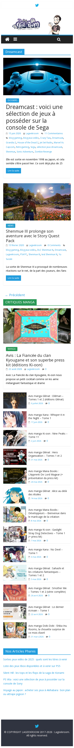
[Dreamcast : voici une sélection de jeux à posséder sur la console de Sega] (37, 60)
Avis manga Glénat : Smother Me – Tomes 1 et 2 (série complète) (47, 589)
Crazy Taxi (45, 137)
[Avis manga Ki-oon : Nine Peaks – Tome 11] (15, 432)
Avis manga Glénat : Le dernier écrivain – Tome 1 (46, 608)
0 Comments (54, 245)
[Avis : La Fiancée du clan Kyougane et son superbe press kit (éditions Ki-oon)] (37, 310)
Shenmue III (34, 254)
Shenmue (10, 151)
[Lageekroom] (37, 16)
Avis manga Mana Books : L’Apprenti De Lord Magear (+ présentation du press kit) (45, 474)
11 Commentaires (53, 133)
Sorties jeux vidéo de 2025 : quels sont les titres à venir (35, 659)
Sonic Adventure (25, 151)
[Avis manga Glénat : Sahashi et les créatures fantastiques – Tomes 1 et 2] (15, 566)
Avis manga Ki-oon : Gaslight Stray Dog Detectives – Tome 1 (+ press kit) (46, 533)
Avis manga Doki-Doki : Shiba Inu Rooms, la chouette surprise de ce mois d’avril (47, 629)
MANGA (12, 348)
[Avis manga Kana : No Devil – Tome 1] (15, 548)
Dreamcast (57, 137)
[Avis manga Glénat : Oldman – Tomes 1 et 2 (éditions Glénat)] (15, 394)
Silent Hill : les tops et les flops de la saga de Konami (33, 672)
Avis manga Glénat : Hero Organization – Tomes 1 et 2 (45, 454)
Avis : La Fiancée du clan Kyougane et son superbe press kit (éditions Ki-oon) (35, 360)
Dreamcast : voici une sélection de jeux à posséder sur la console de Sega (34, 117)
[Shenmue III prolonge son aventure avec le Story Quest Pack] (37, 185)
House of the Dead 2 (27, 142)
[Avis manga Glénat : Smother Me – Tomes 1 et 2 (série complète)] (15, 586)
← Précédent (15, 295)
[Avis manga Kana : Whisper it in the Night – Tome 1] (15, 413)
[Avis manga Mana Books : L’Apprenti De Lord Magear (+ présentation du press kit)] (15, 469)
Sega (33, 147)
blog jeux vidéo (31, 137)
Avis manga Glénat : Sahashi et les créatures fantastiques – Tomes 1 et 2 (46, 572)
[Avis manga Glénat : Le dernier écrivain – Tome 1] (15, 605)
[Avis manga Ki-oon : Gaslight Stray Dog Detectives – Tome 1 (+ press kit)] (15, 528)
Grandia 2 (11, 142)
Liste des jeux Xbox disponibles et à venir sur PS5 (31, 666)
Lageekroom (32, 133)
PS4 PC (23, 254)
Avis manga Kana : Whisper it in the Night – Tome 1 (46, 416)
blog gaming (15, 137)
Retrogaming (22, 147)
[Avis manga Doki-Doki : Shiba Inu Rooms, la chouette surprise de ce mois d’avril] (15, 624)
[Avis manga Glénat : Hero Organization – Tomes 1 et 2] (15, 450)
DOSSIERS (12, 100)
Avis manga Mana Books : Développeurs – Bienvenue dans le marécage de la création (47, 513)
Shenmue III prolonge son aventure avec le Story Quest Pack (32, 235)
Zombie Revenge (43, 151)
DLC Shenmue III (45, 249)
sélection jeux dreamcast (49, 147)
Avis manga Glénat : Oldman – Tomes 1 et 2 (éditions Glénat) (46, 397)
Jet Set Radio (46, 142)
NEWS (10, 225)
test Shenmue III (49, 254)
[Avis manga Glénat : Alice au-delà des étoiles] (15, 489)
